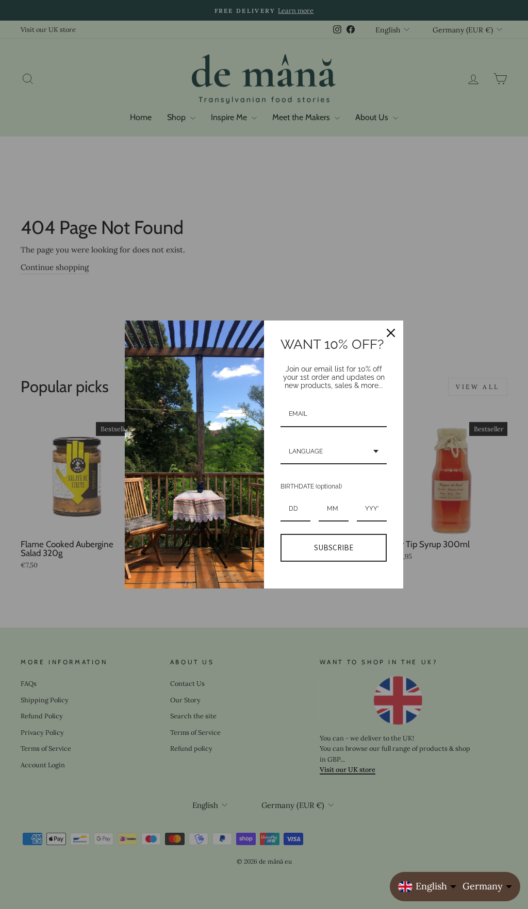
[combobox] (333, 452)
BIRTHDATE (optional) (311, 486)
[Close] (390, 333)
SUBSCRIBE (333, 547)
